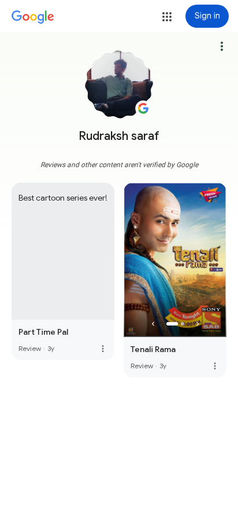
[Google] (33, 17)
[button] (166, 16)
